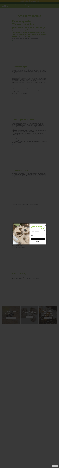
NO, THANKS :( (38, 241)
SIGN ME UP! (38, 238)
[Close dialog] (45, 225)
